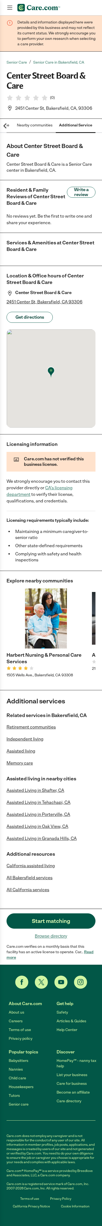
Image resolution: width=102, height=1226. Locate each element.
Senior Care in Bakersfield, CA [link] (58, 62)
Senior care (19, 1104)
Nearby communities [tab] (34, 125)
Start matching (51, 921)
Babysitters (18, 1060)
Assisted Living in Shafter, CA (35, 790)
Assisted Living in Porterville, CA (38, 814)
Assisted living (21, 751)
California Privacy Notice (31, 1206)
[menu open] (10, 7)
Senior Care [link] (17, 62)
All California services (28, 889)
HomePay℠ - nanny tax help (76, 1063)
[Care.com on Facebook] (21, 982)
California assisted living (31, 865)
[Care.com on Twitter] (41, 982)
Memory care (20, 763)
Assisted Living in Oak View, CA (37, 826)
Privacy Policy (60, 1199)
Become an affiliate (73, 1092)
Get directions (30, 317)
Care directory (69, 1101)
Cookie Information (75, 1206)
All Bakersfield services (29, 877)
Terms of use (20, 1029)
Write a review (81, 192)
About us (16, 1012)
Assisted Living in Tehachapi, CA (38, 802)
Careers (16, 1021)
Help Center (67, 1029)
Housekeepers (21, 1087)
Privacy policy (20, 1038)
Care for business (72, 1083)
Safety (62, 1012)
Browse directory (51, 936)
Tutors (14, 1095)
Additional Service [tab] (75, 125)
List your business (72, 1075)
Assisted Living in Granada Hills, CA (42, 838)
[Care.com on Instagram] (80, 982)
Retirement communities (31, 727)
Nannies (16, 1069)
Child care (17, 1078)
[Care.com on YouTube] (60, 982)
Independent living (25, 739)
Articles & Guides (71, 1021)
